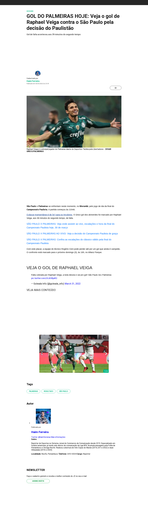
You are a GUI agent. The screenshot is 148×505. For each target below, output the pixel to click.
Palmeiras (33, 391)
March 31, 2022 (72, 283)
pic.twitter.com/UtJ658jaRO (44, 278)
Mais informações (58, 437)
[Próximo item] (106, 354)
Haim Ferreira (33, 81)
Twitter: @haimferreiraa (40, 437)
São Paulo (63, 391)
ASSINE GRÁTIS (38, 481)
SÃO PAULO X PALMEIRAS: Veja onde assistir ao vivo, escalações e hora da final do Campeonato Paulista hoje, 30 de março (70, 226)
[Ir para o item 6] (40, 354)
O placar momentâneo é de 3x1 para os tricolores (49, 214)
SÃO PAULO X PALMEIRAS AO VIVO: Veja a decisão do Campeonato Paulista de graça (72, 233)
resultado (48, 391)
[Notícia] (115, 88)
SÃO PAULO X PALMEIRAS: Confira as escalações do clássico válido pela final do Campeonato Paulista (69, 241)
